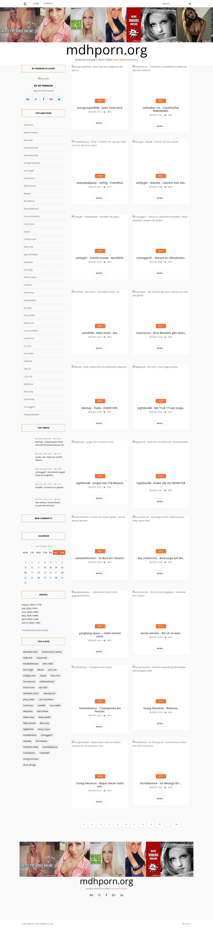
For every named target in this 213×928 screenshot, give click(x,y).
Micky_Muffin (44, 717)
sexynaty (27, 741)
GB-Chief (43, 687)
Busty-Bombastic (32, 216)
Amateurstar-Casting (51, 651)
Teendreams (29, 752)
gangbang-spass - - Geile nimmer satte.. (100, 634)
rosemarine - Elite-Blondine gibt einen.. (161, 333)
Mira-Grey (28, 391)
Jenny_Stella (29, 315)
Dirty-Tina (28, 246)
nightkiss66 (28, 729)
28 (56, 577)
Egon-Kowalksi (31, 254)
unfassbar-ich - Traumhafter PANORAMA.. (161, 109)
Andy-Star (27, 657)
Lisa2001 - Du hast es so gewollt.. (49, 487)
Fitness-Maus (30, 277)
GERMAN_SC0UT (31, 693)
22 (62, 572)
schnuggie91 (47, 735)
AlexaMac (28, 140)
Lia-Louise (28, 353)
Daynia (27, 231)
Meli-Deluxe (42, 711)
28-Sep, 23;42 (95, 112)
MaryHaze (28, 711)
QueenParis (29, 399)
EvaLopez (28, 262)
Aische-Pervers (31, 132)
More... (100, 123)
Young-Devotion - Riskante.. (160, 708)
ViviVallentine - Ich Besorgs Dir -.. (161, 783)
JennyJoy (28, 307)
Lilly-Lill (27, 368)
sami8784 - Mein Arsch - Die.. (100, 333)
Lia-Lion (27, 346)
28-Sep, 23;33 (95, 790)
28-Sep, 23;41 (156, 115)
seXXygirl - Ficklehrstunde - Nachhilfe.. (100, 258)
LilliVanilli (28, 361)
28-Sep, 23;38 (156, 337)
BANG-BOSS (30, 185)
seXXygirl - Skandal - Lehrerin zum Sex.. (161, 182)
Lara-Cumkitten (31, 330)
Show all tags (29, 764)
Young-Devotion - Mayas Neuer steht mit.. (100, 784)
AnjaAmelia (42, 657)
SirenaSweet (41, 741)
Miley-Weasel (29, 723)
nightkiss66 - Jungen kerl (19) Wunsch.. (100, 483)
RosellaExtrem (30, 735)
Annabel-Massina (32, 163)
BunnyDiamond (31, 208)
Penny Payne (44, 729)
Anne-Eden (48, 663)
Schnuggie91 (30, 406)
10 (160, 824)
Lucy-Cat (28, 376)
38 (176, 824)
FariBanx (28, 284)
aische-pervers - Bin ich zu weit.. (161, 633)
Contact (48, 3)
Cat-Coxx (52, 669)
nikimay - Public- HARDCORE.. (100, 408)
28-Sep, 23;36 (95, 562)
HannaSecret (49, 693)
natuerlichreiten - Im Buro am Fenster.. (100, 558)
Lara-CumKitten (45, 699)
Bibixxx (27, 193)
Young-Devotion (31, 414)
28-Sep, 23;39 (156, 262)
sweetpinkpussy (49, 747)
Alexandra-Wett (31, 155)
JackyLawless (30, 300)
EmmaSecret (29, 681)
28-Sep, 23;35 (95, 640)
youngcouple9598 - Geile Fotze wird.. (100, 107)
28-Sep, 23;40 (156, 187)
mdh (109, 112)
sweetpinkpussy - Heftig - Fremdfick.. (100, 182)
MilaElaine (28, 384)
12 (45, 567)
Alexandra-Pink (31, 147)
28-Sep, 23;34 (95, 715)
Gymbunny (29, 292)
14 (56, 567)
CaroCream (29, 224)
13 (50, 567)
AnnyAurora (29, 178)
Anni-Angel (29, 170)
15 (62, 567)
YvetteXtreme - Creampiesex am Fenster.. (100, 709)
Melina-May (28, 717)
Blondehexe (29, 201)
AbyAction (28, 124)
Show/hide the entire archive (35, 630)
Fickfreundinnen (46, 681)
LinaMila (41, 705)
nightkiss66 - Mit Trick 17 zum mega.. (160, 408)
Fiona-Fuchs (29, 687)
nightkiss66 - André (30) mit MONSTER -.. (161, 484)
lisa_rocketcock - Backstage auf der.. (161, 558)
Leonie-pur (28, 705)
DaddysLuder (30, 239)
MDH (100, 101)
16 (25, 572)
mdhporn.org (106, 49)
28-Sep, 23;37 (156, 412)
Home (36, 3)
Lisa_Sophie (55, 705)
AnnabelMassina (31, 663)
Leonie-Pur (29, 338)
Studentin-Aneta (30, 747)
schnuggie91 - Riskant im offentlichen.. (160, 258)
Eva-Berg (28, 269)
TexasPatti (44, 752)
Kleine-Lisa (29, 323)
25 (38, 577)
